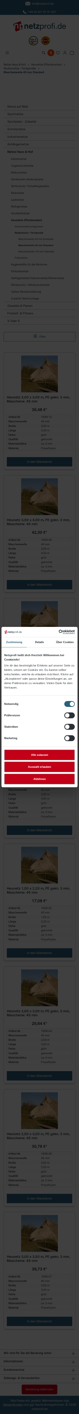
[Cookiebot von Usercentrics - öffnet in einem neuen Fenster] (59, 632)
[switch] (69, 715)
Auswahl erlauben (39, 766)
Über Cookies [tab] (65, 642)
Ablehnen (39, 778)
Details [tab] (39, 642)
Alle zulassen (39, 754)
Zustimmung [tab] (14, 642)
